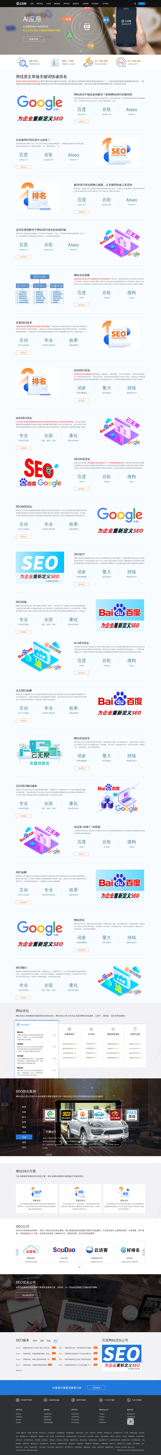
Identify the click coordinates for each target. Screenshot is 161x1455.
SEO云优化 (90, 1436)
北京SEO (117, 1447)
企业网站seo (51, 1433)
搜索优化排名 (134, 1433)
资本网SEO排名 (62, 1443)
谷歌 (49, 1340)
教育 (24, 1106)
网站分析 (92, 1433)
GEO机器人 (96, 1443)
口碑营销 (85, 3)
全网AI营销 (104, 1443)
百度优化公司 (121, 1443)
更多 (132, 1447)
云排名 (87, 1433)
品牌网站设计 (48, 1417)
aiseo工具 (112, 1443)
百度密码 (99, 1433)
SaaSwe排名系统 (71, 1436)
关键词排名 (19, 1417)
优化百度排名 (105, 1436)
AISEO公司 (19, 1440)
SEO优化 (102, 1417)
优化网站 (129, 1443)
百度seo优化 (79, 1433)
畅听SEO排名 (74, 1440)
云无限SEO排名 (28, 1440)
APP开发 (67, 3)
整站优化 (18, 1414)
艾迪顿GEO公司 (103, 1440)
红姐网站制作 (61, 1433)
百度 (42, 1340)
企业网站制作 (48, 1414)
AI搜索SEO (88, 1443)
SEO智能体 (136, 1443)
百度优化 (18, 1422)
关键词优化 (131, 1436)
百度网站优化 (33, 1436)
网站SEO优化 (93, 1440)
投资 (24, 1121)
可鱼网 (29, 1433)
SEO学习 (118, 1436)
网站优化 (40, 3)
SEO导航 (35, 1433)
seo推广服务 (82, 1436)
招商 (24, 1111)
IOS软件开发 (75, 1414)
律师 (24, 1142)
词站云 (112, 1436)
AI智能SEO (80, 1443)
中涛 (47, 1436)
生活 (24, 1132)
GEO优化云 (72, 1443)
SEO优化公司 (108, 1433)
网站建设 (57, 3)
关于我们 (106, 3)
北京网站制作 (78, 1447)
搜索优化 (41, 1436)
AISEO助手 (100, 1447)
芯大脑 (126, 1433)
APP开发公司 (69, 1447)
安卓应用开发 (75, 1417)
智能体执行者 (125, 1440)
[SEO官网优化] (21, 3)
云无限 (94, 1447)
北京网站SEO (44, 1443)
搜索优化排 (87, 1447)
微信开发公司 (59, 1447)
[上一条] (18, 30)
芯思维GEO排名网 (114, 1440)
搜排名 (97, 1436)
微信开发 (76, 3)
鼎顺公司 (23, 1433)
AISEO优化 (53, 1443)
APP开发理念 (75, 1422)
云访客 (124, 1436)
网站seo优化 (83, 1440)
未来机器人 (45, 1440)
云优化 (26, 1447)
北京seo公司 (42, 1433)
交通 (24, 1137)
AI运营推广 (95, 3)
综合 (24, 1147)
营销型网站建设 (48, 1422)
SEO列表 (124, 1447)
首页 (32, 3)
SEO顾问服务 (70, 1433)
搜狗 (56, 1340)
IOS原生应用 (75, 1419)
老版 (129, 1447)
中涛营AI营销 (140, 1436)
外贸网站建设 (48, 1419)
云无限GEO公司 (118, 1433)
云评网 (18, 1433)
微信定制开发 (131, 1414)
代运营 (48, 3)
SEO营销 (37, 1440)
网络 (24, 1127)
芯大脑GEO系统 (135, 1440)
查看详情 (82, 122)
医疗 (24, 1116)
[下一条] (143, 30)
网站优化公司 (35, 1443)
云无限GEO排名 (60, 1436)
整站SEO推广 (34, 1447)
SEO (35, 1340)
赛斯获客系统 (109, 1447)
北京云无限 (50, 1447)
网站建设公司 (24, 1436)
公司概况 (101, 1414)
